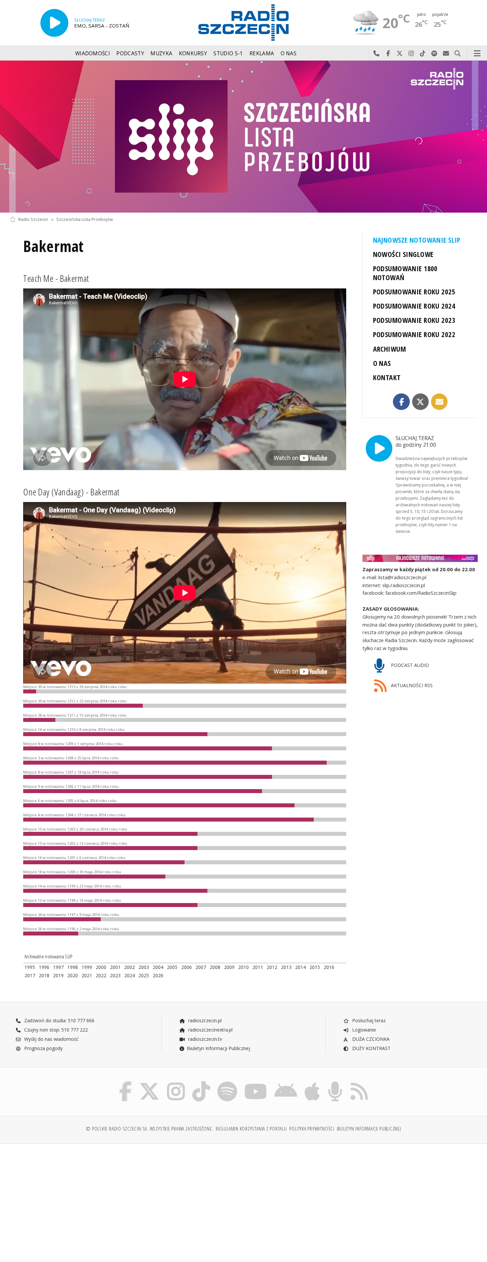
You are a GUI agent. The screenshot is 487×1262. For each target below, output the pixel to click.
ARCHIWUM (389, 349)
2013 (286, 967)
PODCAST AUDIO (409, 665)
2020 (72, 975)
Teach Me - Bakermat (56, 278)
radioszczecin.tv (204, 1039)
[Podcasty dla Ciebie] (335, 1083)
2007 (200, 967)
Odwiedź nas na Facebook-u (388, 53)
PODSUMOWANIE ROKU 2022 (414, 334)
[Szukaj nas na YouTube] (256, 1083)
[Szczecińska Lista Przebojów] (243, 137)
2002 (129, 967)
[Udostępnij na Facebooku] (401, 401)
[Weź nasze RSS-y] (359, 1083)
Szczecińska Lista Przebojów (84, 219)
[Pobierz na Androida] (286, 1083)
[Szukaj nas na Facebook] (126, 1083)
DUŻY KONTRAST (371, 1048)
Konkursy (193, 53)
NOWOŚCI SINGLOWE (403, 254)
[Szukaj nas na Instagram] (176, 1083)
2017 (30, 975)
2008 (215, 967)
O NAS (382, 363)
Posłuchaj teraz (368, 1020)
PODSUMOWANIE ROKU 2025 (414, 291)
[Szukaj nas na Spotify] (227, 1083)
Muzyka (161, 53)
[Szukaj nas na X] (149, 1083)
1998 (72, 967)
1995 (30, 967)
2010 (243, 967)
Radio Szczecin (33, 219)
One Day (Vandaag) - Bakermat (71, 491)
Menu (477, 53)
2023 (115, 975)
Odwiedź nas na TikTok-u (423, 53)
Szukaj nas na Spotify (434, 53)
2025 (143, 975)
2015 (314, 967)
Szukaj (457, 53)
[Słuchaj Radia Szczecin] (54, 23)
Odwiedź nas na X (400, 53)
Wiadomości (92, 53)
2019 (58, 975)
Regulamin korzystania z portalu (251, 1128)
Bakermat (53, 246)
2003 (143, 967)
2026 (158, 975)
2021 (86, 975)
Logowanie (363, 1030)
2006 (186, 967)
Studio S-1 (228, 53)
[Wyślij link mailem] (439, 401)
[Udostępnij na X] (420, 401)
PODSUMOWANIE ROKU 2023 (414, 320)
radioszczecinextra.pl (210, 1030)
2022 (101, 975)
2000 (101, 967)
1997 (58, 967)
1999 (86, 967)
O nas (289, 53)
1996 (44, 967)
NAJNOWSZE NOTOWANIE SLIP (416, 240)
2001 (115, 967)
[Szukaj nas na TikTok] (201, 1083)
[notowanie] (420, 558)
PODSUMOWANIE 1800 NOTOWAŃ (405, 273)
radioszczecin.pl (204, 1020)
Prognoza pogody (43, 1048)
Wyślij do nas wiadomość (446, 53)
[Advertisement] (67, 1199)
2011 (257, 967)
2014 (300, 967)
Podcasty (130, 53)
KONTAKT (387, 377)
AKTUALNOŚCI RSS (411, 685)
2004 (158, 967)
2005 (172, 967)
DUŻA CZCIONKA (370, 1039)
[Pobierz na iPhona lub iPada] (312, 1083)
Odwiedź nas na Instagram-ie (411, 53)
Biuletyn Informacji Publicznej (218, 1048)
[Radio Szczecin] (243, 22)
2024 (129, 975)
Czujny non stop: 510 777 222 (55, 1030)
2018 (44, 975)
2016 (329, 967)
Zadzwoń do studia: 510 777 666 (58, 1020)
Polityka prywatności (311, 1128)
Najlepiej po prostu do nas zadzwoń (376, 53)
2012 (272, 967)
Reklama (261, 53)
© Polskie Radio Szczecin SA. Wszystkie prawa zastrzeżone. (149, 1128)
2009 (229, 967)
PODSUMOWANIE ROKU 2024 (414, 306)
